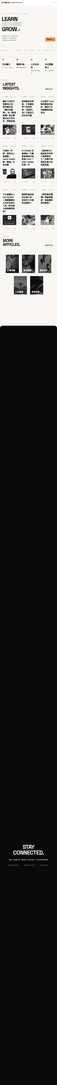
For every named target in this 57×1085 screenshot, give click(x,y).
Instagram (15, 865)
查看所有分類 (48, 245)
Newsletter (30, 865)
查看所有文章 (48, 89)
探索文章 (49, 39)
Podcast (45, 865)
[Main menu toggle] (54, 2)
